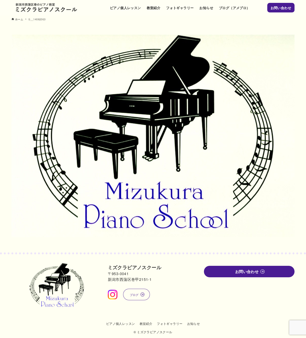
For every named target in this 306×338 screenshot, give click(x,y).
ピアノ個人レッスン (120, 323)
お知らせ (193, 323)
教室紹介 (146, 323)
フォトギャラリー (169, 323)
